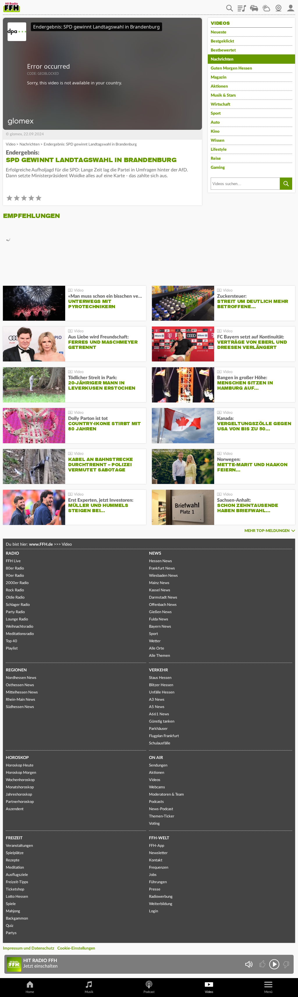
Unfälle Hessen (161, 692)
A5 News (156, 707)
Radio (12, 553)
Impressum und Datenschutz (28, 948)
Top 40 (11, 641)
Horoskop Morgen (21, 773)
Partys (11, 933)
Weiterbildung (160, 904)
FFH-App (156, 846)
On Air (156, 758)
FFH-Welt (159, 838)
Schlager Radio (18, 605)
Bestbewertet (223, 50)
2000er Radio (17, 583)
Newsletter (158, 853)
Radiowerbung (161, 897)
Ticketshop (15, 889)
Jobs (153, 875)
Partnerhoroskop (20, 802)
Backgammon (17, 918)
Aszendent (15, 809)
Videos (154, 780)
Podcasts (156, 802)
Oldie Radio (15, 597)
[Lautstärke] (249, 964)
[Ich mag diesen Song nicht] (286, 964)
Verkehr (158, 670)
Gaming (218, 168)
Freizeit (14, 838)
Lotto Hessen (17, 897)
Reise (216, 159)
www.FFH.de (41, 544)
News (155, 553)
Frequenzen (158, 868)
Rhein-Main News (20, 700)
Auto (215, 122)
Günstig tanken (161, 721)
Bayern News (160, 627)
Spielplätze (15, 853)
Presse (154, 889)
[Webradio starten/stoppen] (274, 964)
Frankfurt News (162, 568)
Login (153, 911)
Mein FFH (290, 6)
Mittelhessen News (22, 692)
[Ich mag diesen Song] (263, 964)
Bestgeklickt (222, 41)
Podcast (149, 992)
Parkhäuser (158, 729)
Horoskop (17, 758)
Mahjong (13, 911)
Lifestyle (219, 150)
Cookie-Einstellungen (76, 948)
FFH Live (13, 561)
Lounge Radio (17, 619)
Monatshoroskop (20, 787)
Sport (216, 113)
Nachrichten (29, 144)
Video (10, 144)
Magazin (218, 77)
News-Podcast (161, 809)
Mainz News (159, 583)
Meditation (15, 868)
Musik (89, 992)
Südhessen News (20, 707)
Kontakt (155, 860)
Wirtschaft (220, 104)
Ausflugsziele (17, 875)
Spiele (11, 904)
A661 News (159, 714)
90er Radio (15, 576)
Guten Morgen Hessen (231, 68)
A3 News (156, 700)
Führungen (158, 882)
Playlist (241, 6)
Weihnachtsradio (19, 627)
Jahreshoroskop (19, 794)
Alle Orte (156, 648)
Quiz (9, 926)
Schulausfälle (159, 743)
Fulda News (158, 619)
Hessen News (160, 561)
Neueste (218, 32)
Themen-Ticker (161, 816)
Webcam (278, 6)
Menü (268, 992)
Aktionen (219, 86)
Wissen (217, 141)
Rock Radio (15, 590)
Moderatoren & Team (166, 794)
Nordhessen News (21, 678)
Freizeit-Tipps (17, 882)
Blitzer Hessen (161, 685)
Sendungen (158, 765)
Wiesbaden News (163, 576)
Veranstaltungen (19, 846)
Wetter (266, 6)
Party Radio (15, 612)
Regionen (16, 670)
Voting (154, 824)
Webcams (157, 787)
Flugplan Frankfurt (164, 736)
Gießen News (160, 612)
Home (30, 992)
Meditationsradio (20, 634)
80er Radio (15, 568)
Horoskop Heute (19, 765)
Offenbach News (163, 605)
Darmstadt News (163, 597)
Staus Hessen (160, 678)
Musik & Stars (223, 95)
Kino (215, 131)
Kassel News (159, 590)
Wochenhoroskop (20, 780)
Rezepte (12, 860)
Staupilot (254, 6)
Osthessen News (20, 685)
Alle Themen (159, 656)
